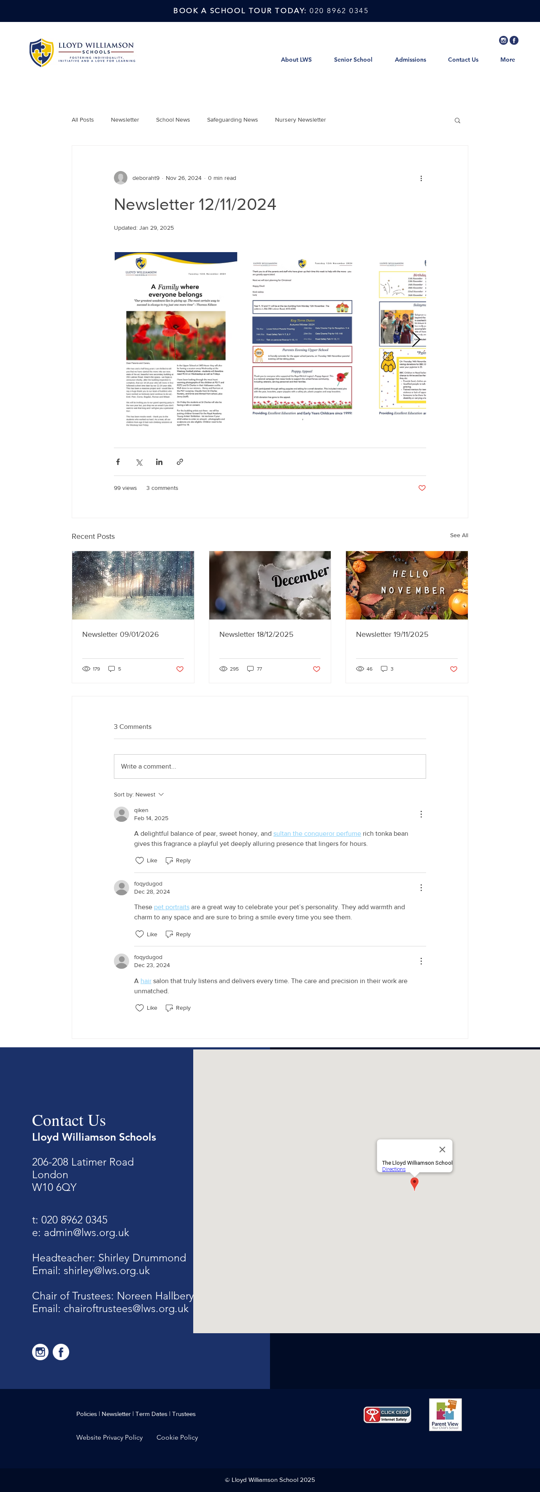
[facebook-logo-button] (514, 40)
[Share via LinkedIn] (159, 462)
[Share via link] (180, 462)
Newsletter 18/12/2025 (256, 634)
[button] (458, 120)
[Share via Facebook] (118, 462)
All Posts (83, 119)
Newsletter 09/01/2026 (120, 634)
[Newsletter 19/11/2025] (407, 585)
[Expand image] (176, 340)
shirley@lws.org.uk (107, 1270)
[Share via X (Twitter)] (139, 462)
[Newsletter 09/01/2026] (133, 585)
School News (173, 119)
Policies (86, 1413)
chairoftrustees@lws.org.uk (126, 1308)
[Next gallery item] (416, 340)
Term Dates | (153, 1413)
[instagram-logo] (503, 40)
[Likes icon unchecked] (139, 861)
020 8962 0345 (74, 1219)
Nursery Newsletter (300, 119)
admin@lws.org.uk (86, 1232)
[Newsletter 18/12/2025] (270, 585)
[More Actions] (421, 814)
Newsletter (125, 119)
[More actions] (421, 178)
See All (459, 535)
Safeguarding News (232, 119)
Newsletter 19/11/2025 (392, 634)
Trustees (184, 1413)
